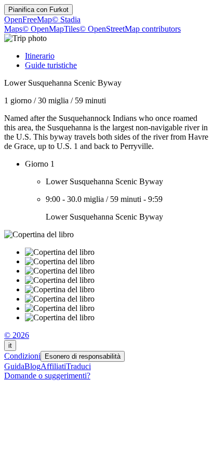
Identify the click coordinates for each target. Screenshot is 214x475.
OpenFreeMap (28, 19)
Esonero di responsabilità (83, 356)
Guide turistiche (51, 65)
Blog (32, 366)
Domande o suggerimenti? (47, 375)
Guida (14, 366)
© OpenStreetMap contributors (130, 28)
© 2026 (16, 335)
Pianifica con (38, 9)
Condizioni (22, 355)
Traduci (78, 366)
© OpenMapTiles (50, 28)
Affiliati (53, 366)
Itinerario (40, 55)
